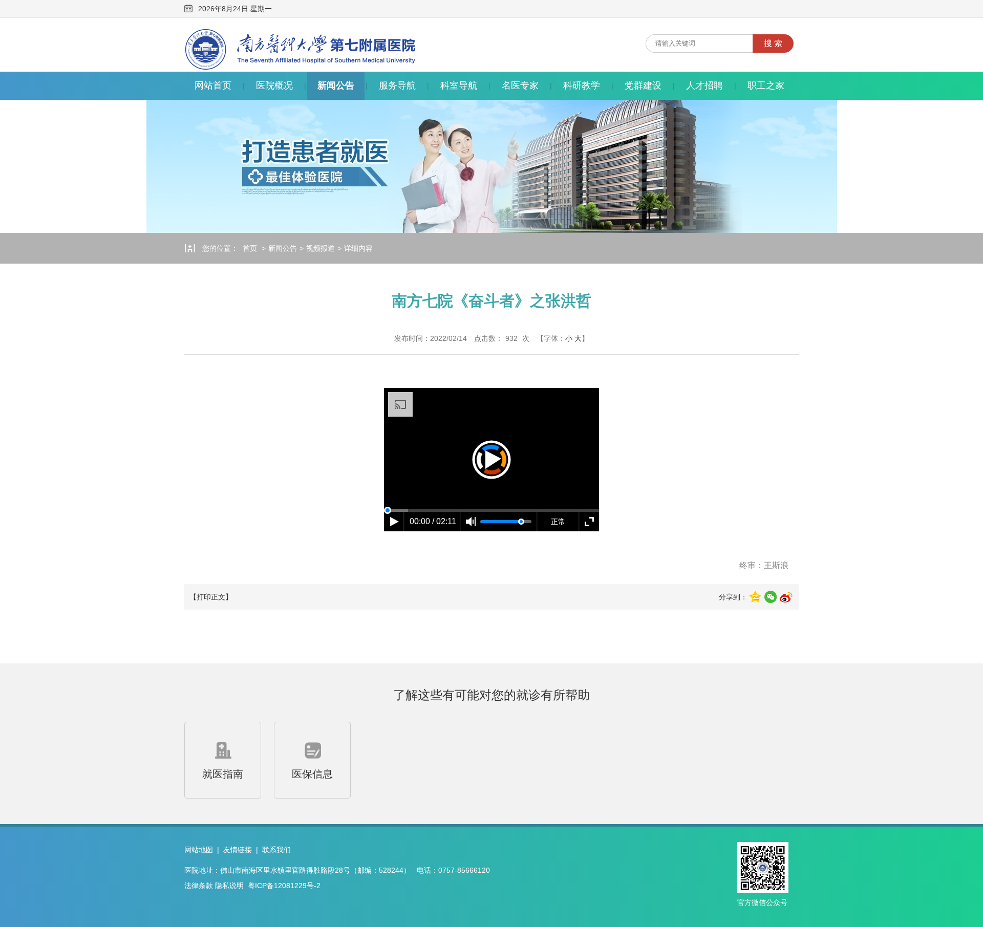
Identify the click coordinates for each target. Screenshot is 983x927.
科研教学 (581, 85)
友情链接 (237, 850)
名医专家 (520, 85)
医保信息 (312, 774)
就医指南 (222, 774)
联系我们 (276, 850)
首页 (250, 248)
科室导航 (458, 85)
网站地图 (198, 850)
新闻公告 (335, 85)
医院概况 (274, 85)
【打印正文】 (210, 597)
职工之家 (765, 85)
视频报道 (320, 248)
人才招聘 (704, 85)
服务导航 (397, 85)
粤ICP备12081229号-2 (284, 885)
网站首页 (213, 85)
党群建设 (643, 85)
